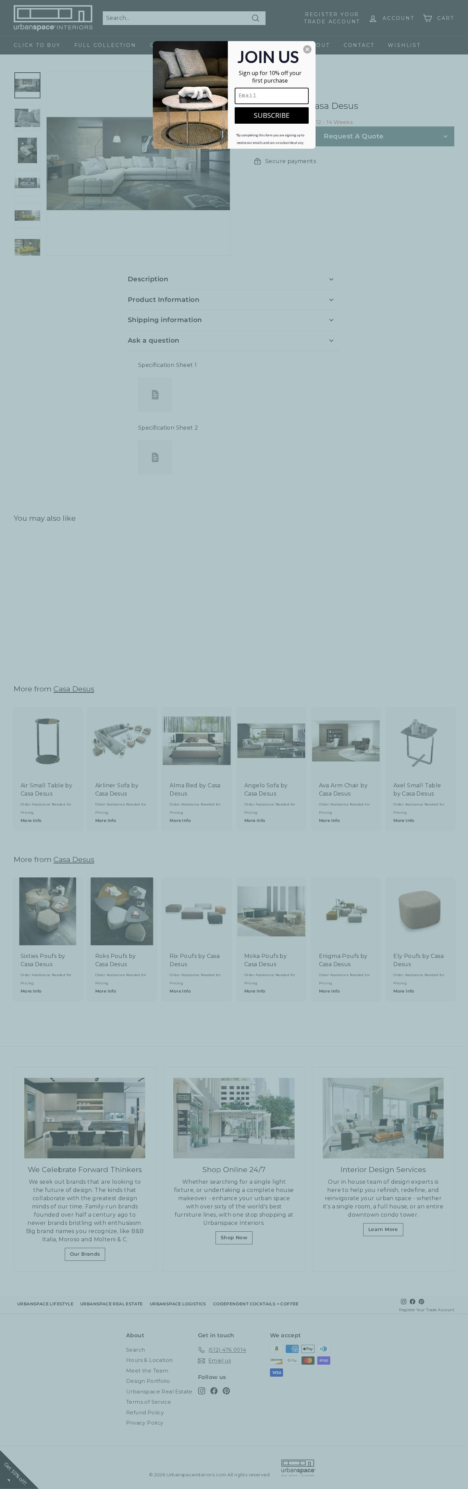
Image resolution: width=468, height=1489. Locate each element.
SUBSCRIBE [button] (272, 115)
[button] (307, 49)
